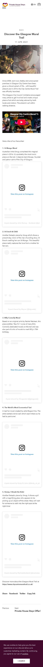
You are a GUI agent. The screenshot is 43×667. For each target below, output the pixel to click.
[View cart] (39, 4)
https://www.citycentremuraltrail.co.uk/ (17, 584)
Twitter (22, 594)
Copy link (31, 594)
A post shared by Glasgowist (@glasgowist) (22, 399)
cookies (25, 654)
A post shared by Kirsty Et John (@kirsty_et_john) (23, 483)
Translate (32, 16)
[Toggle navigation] (4, 8)
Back (21, 30)
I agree (21, 661)
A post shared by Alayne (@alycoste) (22, 309)
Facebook (13, 594)
